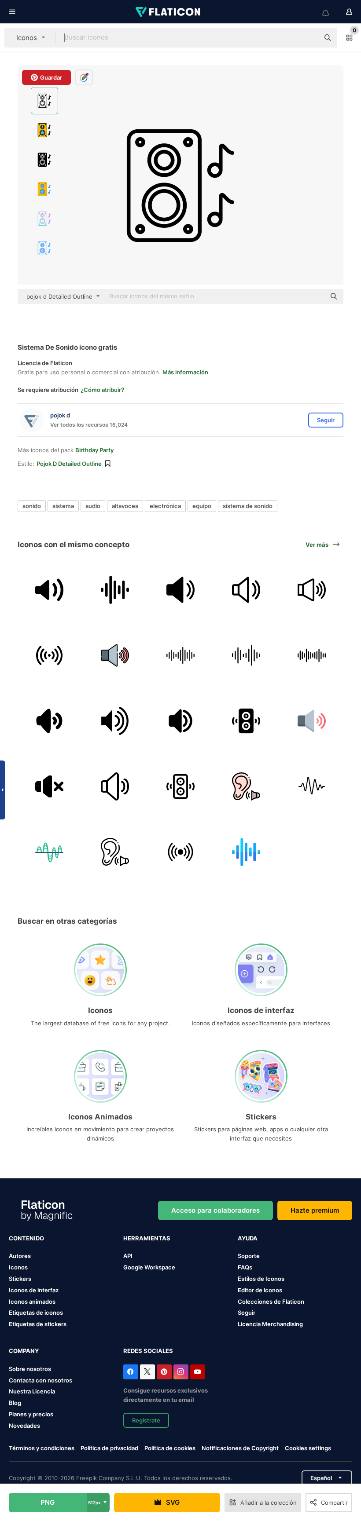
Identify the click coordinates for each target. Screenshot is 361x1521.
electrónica (165, 505)
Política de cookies (169, 1448)
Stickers (20, 1278)
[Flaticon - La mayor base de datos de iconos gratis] (169, 12)
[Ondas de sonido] (246, 655)
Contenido (26, 1238)
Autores (20, 1255)
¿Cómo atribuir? (102, 389)
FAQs (245, 1267)
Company (24, 1350)
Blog (15, 1402)
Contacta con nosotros (40, 1380)
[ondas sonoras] (180, 655)
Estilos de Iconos (261, 1278)
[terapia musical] (246, 786)
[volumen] (180, 590)
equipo (201, 505)
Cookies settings (308, 1448)
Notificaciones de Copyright (240, 1448)
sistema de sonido (248, 505)
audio (92, 505)
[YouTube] (197, 1371)
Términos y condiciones (41, 1448)
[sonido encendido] (49, 721)
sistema (63, 505)
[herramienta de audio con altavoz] (49, 590)
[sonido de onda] (115, 590)
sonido (31, 505)
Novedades (24, 1425)
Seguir (246, 1312)
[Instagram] (180, 1371)
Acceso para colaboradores (215, 1210)
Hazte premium (315, 1210)
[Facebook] (130, 1371)
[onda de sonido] (49, 852)
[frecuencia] (180, 852)
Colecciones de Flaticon (271, 1301)
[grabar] (49, 655)
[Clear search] (308, 38)
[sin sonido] (49, 786)
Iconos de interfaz (34, 1290)
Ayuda (248, 1238)
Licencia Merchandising (270, 1323)
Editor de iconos (260, 1290)
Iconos (18, 1267)
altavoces (125, 505)
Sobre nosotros (30, 1368)
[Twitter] (147, 1371)
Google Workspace (149, 1267)
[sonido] (311, 590)
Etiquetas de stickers (37, 1323)
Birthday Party (94, 449)
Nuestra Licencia (32, 1391)
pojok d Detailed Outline (69, 463)
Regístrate (146, 1420)
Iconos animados (32, 1301)
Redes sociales (148, 1350)
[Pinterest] (164, 1371)
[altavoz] (115, 721)
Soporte (249, 1255)
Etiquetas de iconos (36, 1312)
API (128, 1255)
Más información (185, 372)
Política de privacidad (109, 1448)
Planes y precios (31, 1414)
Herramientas (146, 1238)
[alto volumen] (180, 721)
